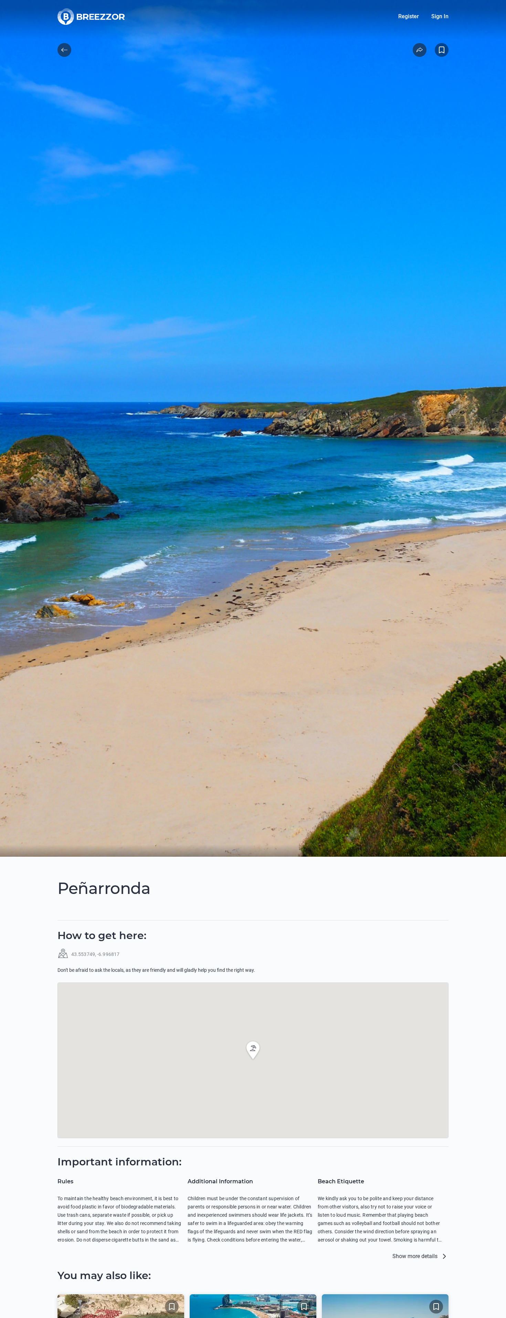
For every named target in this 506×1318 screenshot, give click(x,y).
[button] (253, 1050)
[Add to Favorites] (442, 50)
